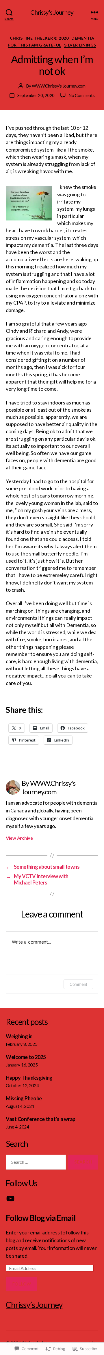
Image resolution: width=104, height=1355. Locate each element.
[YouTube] (10, 1198)
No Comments (81, 95)
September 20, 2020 (36, 95)
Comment (78, 984)
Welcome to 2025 (26, 1057)
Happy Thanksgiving (29, 1078)
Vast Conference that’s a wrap (40, 1119)
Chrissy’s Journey (34, 1305)
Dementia (82, 38)
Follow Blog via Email (41, 1218)
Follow (21, 1283)
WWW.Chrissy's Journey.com (59, 85)
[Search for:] (34, 1163)
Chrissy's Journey (51, 12)
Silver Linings (80, 44)
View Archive (22, 838)
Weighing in (19, 1036)
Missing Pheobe (24, 1098)
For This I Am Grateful (34, 44)
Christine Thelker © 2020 (39, 38)
